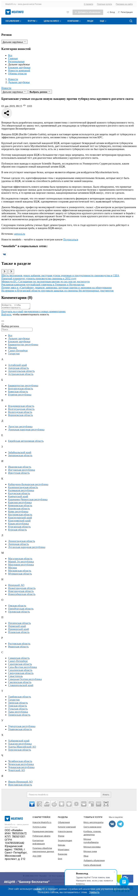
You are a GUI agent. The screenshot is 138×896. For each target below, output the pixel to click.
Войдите (6, 314)
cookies (37, 888)
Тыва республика (18, 711)
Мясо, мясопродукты (93, 822)
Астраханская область (20, 374)
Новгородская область (21, 591)
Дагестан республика (20, 426)
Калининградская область (23, 487)
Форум (31, 21)
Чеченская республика (21, 764)
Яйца (85, 856)
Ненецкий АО (16, 585)
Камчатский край (18, 496)
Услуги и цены (39, 827)
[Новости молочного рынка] (84, 804)
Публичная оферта (41, 836)
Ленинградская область (21, 541)
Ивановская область (19, 466)
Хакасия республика (20, 743)
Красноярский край (19, 520)
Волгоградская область (21, 409)
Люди (90, 21)
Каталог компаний (67, 827)
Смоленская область (19, 682)
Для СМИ (36, 856)
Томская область (17, 705)
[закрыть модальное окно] (2, 324)
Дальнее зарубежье (19, 338)
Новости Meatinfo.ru (41, 822)
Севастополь (15, 676)
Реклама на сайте (124, 4)
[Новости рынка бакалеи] (98, 804)
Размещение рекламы (42, 831)
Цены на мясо (51, 21)
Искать (106, 795)
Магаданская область (20, 558)
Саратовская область (20, 664)
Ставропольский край (20, 685)
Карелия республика (20, 502)
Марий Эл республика (21, 561)
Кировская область (19, 508)
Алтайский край (17, 365)
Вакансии (62, 854)
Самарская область (19, 658)
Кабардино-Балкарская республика (28, 484)
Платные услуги (104, 4)
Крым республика (18, 523)
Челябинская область (20, 761)
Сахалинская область (20, 670)
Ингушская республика (21, 469)
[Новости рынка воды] (91, 804)
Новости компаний (19, 70)
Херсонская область (19, 749)
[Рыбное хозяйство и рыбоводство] (46, 804)
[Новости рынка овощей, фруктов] (76, 804)
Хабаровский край (18, 740)
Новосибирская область (21, 594)
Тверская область (18, 702)
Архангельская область (21, 371)
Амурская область (18, 368)
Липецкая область (18, 544)
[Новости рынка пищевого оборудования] (39, 804)
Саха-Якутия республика (22, 667)
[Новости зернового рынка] (61, 804)
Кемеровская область (20, 505)
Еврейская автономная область (26, 441)
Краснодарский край (20, 517)
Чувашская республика (21, 767)
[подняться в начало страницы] (2, 321)
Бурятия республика (19, 394)
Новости (6, 88)
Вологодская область (20, 412)
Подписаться (70, 239)
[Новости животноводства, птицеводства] (32, 804)
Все (10, 55)
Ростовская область (19, 643)
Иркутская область (19, 472)
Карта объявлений (92, 865)
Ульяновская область (20, 729)
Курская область (17, 529)
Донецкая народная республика (26, 429)
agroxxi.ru (19, 233)
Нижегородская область (22, 588)
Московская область (19, 570)
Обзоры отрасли (17, 73)
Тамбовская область (19, 696)
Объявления (12, 21)
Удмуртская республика (21, 726)
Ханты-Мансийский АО (22, 746)
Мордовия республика (21, 564)
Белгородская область (20, 388)
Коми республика (18, 511)
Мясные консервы (92, 847)
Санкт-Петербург (18, 350)
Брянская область (18, 391)
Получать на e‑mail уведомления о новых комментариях (33, 311)
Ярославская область (20, 784)
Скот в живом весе (92, 827)
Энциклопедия (65, 840)
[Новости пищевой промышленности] (54, 804)
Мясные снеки (90, 851)
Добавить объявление (94, 860)
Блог (60, 859)
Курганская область (19, 526)
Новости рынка (65, 831)
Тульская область (18, 708)
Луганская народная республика (26, 547)
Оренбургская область (20, 608)
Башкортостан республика (23, 344)
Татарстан (14, 353)
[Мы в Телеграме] (120, 824)
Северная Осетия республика (25, 679)
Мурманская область (20, 573)
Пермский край (17, 626)
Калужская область (19, 493)
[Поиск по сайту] (131, 21)
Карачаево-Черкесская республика (27, 499)
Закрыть (94, 892)
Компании (73, 21)
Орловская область (19, 611)
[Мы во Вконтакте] (4, 256)
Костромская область (20, 514)
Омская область (17, 605)
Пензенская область (19, 623)
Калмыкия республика (21, 490)
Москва (12, 347)
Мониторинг (63, 849)
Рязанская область (18, 646)
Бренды (61, 845)
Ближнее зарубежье (19, 67)
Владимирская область (21, 406)
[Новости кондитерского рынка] (69, 804)
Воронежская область (20, 415)
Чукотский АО (16, 770)
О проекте (88, 4)
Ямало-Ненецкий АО (20, 781)
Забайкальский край (19, 452)
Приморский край (18, 629)
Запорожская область (20, 455)
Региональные (16, 61)
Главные (13, 58)
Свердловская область (20, 673)
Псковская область (18, 632)
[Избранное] (67, 12)
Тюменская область (19, 714)
